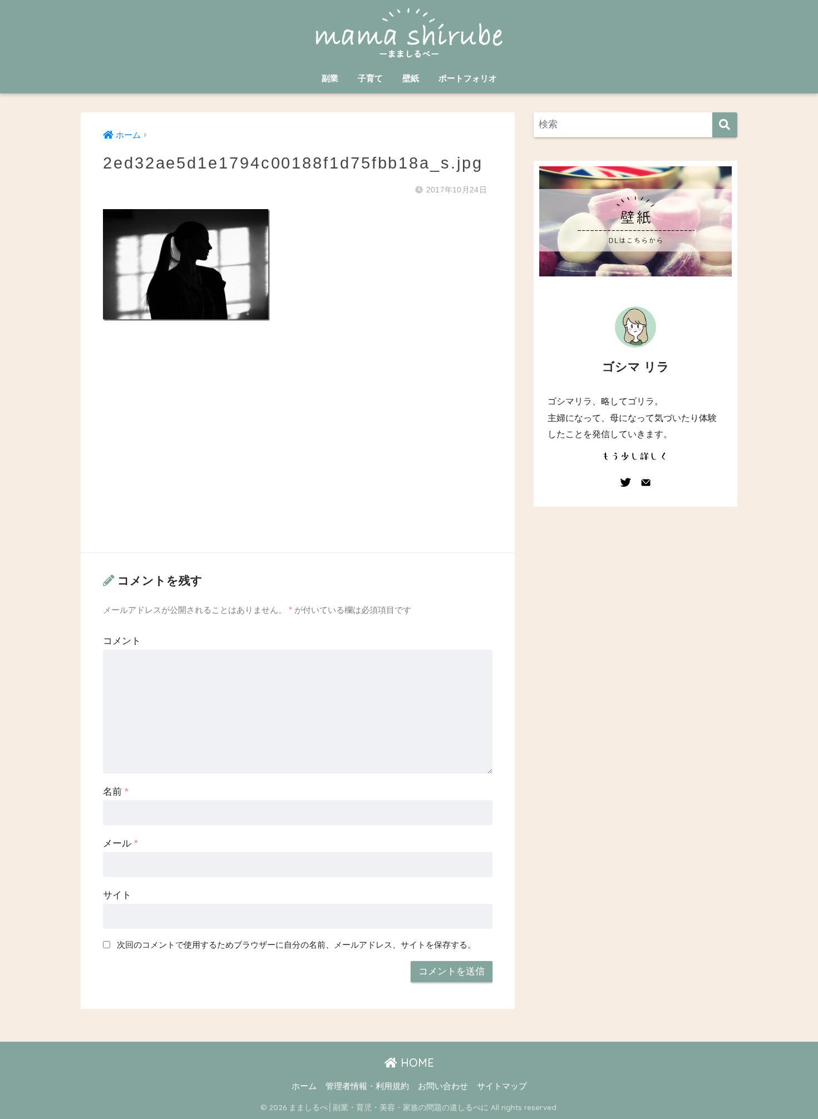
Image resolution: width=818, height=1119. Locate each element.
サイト (117, 895)
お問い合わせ (443, 1086)
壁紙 (410, 78)
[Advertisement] (297, 448)
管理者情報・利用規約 (367, 1086)
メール (120, 843)
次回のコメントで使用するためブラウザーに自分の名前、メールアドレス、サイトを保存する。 (296, 944)
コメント (122, 641)
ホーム (304, 1086)
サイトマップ (502, 1086)
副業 (330, 78)
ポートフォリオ (467, 78)
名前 (116, 791)
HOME (415, 1063)
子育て (370, 78)
